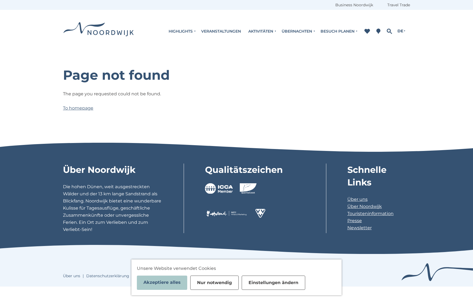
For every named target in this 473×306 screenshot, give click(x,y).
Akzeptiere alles (162, 282)
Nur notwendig (214, 282)
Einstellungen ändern (273, 282)
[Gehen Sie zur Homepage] (98, 31)
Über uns (357, 199)
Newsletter (359, 227)
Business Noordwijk (354, 4)
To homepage (78, 108)
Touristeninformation (370, 213)
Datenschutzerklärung (107, 275)
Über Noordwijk (364, 206)
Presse (354, 220)
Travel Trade (398, 4)
